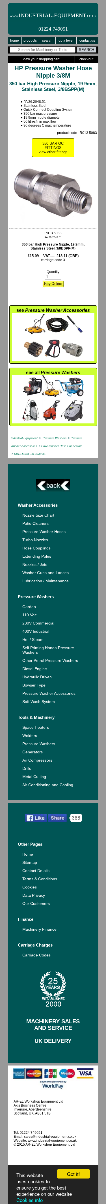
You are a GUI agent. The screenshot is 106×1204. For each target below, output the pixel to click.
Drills (26, 768)
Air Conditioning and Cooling (47, 785)
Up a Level (66, 40)
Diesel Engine (34, 668)
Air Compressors (37, 760)
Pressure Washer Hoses (44, 531)
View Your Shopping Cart (41, 59)
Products (30, 40)
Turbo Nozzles (35, 540)
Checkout (86, 59)
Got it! (73, 1173)
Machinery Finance (39, 929)
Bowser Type (34, 685)
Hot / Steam (33, 639)
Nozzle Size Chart (38, 515)
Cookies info (29, 1199)
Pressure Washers (36, 596)
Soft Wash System (38, 701)
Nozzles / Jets (34, 564)
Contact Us (87, 40)
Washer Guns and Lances (45, 572)
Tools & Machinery (36, 717)
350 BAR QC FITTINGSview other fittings (53, 147)
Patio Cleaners (35, 523)
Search (47, 40)
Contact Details (35, 870)
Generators (32, 752)
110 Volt (29, 615)
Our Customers (36, 903)
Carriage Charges (35, 945)
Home (14, 40)
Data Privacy (33, 895)
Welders (29, 735)
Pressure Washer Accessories (48, 693)
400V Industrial (35, 631)
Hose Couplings (36, 548)
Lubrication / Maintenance (45, 581)
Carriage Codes (36, 955)
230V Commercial (38, 623)
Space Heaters (35, 727)
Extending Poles (36, 556)
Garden (29, 606)
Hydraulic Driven (37, 677)
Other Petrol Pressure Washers (50, 660)
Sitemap (29, 862)
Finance (25, 919)
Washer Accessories (38, 505)
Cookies (29, 887)
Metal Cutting (34, 776)
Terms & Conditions (39, 879)
